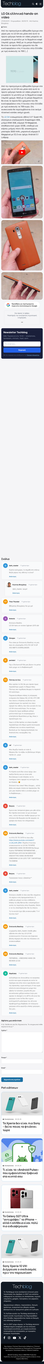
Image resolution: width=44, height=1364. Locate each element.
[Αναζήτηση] (33, 3)
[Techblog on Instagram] (9, 1338)
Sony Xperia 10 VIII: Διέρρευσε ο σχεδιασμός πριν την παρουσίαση (19, 1269)
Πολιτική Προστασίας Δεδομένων (23, 1346)
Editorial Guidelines (33, 1350)
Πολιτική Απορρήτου (33, 355)
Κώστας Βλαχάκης (19, 585)
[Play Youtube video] (22, 152)
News (5, 27)
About (20, 1355)
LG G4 (7, 117)
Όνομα (4, 1057)
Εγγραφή (22, 350)
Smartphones (9, 1119)
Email (3, 1068)
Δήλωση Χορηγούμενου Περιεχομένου (20, 1348)
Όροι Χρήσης (8, 1346)
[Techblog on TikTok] (25, 1337)
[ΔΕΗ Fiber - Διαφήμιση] (22, 69)
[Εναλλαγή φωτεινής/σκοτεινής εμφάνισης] (37, 3)
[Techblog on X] (20, 1338)
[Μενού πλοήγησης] (40, 3)
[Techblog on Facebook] (4, 1337)
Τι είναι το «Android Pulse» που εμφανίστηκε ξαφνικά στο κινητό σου (21, 1173)
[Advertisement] (22, 458)
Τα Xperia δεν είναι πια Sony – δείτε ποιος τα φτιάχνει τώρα (21, 1126)
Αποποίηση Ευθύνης (20, 1350)
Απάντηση (12, 576)
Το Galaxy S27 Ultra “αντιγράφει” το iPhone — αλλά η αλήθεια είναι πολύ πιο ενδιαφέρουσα (20, 1221)
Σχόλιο (4, 1030)
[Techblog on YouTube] (14, 1338)
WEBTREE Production (29, 1355)
